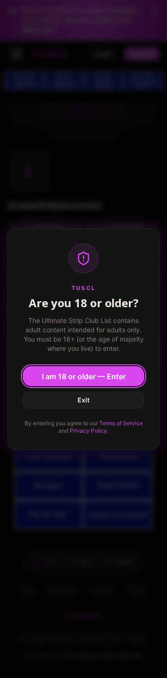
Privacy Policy (88, 430)
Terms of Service (121, 423)
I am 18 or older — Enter (84, 376)
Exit (83, 400)
